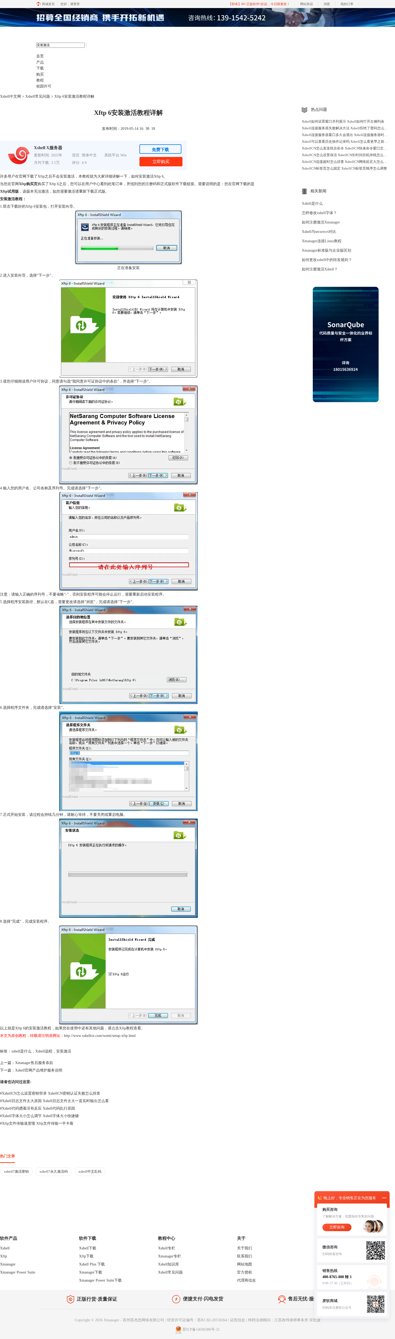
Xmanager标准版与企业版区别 (326, 250)
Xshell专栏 (166, 1248)
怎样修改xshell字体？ (319, 213)
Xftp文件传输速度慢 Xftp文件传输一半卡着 (36, 1123)
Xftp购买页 (28, 184)
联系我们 (244, 1256)
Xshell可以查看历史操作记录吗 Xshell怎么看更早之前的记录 (348, 142)
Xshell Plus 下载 (92, 1264)
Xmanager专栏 (169, 1256)
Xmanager (8, 1264)
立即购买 (161, 161)
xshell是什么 (21, 1051)
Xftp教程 (126, 1028)
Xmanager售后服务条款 (34, 1063)
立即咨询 (336, 1227)
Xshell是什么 (312, 203)
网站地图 (244, 1264)
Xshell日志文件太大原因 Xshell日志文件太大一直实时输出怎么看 (54, 1101)
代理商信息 (246, 1280)
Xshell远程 (43, 1051)
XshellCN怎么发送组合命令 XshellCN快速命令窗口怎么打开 (348, 148)
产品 (40, 62)
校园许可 (43, 86)
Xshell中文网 (10, 96)
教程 (40, 80)
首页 (40, 56)
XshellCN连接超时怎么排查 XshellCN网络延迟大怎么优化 (346, 162)
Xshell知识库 (168, 1264)
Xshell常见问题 (37, 96)
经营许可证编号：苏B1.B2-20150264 (197, 1320)
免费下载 (160, 149)
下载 (40, 68)
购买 (40, 74)
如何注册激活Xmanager (321, 222)
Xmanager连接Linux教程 (322, 241)
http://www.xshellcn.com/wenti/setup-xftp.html (100, 1036)
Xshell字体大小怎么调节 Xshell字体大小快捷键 (39, 1116)
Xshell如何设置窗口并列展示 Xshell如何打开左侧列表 (343, 121)
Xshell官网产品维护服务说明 (38, 1070)
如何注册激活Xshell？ (320, 269)
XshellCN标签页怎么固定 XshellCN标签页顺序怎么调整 (344, 168)
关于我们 (244, 1248)
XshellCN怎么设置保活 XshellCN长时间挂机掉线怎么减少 (346, 155)
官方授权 (244, 1272)
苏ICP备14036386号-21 (201, 1329)
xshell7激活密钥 (16, 1171)
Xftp (3, 1256)
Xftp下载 (86, 1256)
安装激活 (63, 1051)
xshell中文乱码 (89, 1171)
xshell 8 (62, 32)
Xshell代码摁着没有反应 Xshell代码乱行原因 (37, 1108)
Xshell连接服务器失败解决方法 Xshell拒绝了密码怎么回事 (346, 128)
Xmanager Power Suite (17, 1272)
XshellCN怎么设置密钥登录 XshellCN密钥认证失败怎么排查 (50, 1093)
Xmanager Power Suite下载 (100, 1280)
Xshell (5, 1248)
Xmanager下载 (90, 1272)
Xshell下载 (87, 1248)
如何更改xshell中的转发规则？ (327, 260)
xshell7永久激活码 (54, 1171)
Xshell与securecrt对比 (319, 232)
